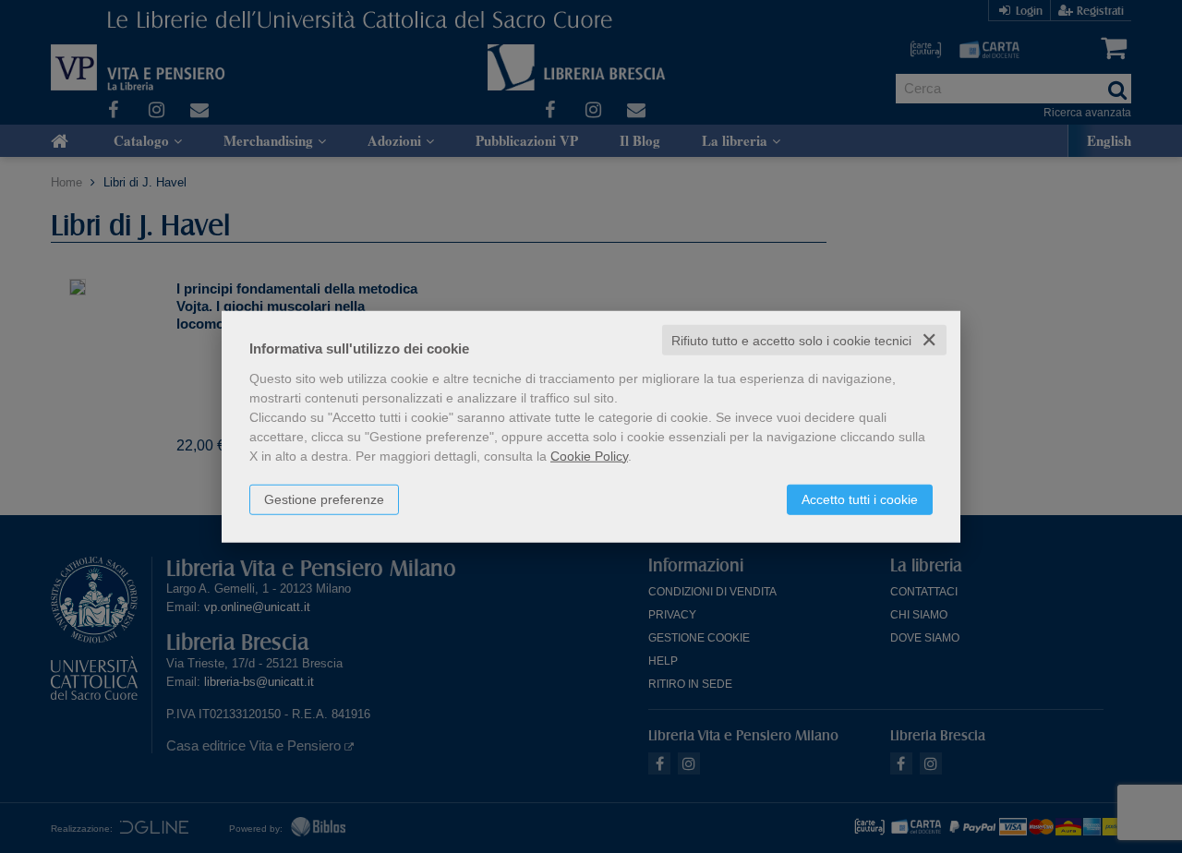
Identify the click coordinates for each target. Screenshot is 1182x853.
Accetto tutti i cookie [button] (860, 498)
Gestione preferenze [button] (324, 498)
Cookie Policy (589, 455)
